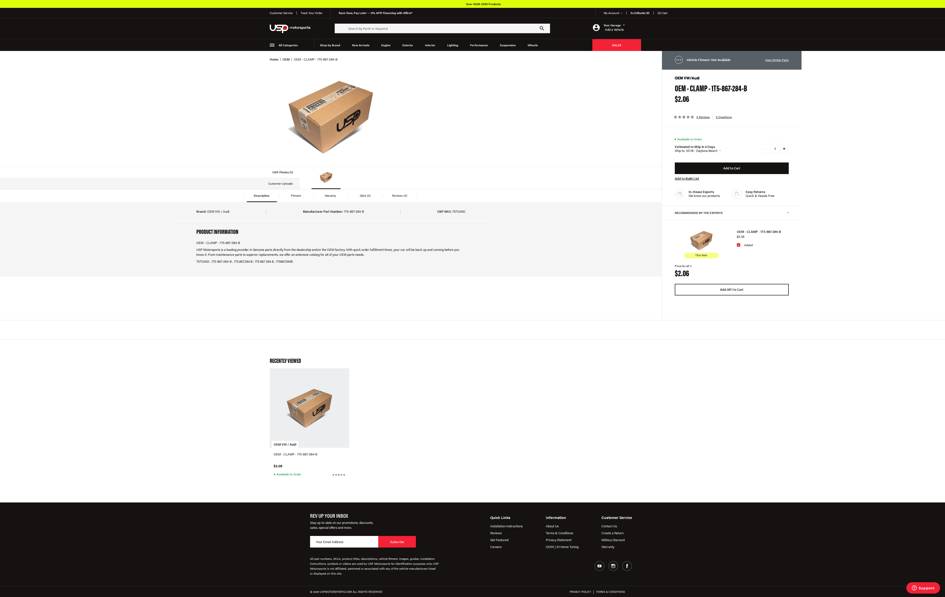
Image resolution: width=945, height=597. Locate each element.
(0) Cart (662, 13)
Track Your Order (311, 13)
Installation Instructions (506, 526)
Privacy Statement (558, 539)
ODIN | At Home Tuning (562, 546)
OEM (286, 59)
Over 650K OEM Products (483, 4)
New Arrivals (360, 45)
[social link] (599, 566)
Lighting (452, 45)
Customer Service (281, 13)
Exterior (407, 45)
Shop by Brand (330, 45)
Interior (430, 45)
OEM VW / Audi (285, 444)
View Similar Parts (777, 60)
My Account (611, 13)
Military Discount (613, 539)
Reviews (496, 533)
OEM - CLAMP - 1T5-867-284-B (759, 232)
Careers (496, 546)
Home (274, 59)
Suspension (508, 45)
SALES (616, 45)
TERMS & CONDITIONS (610, 591)
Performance (479, 45)
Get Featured (499, 539)
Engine (386, 45)
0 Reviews (703, 117)
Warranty (607, 546)
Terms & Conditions (559, 533)
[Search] (542, 28)
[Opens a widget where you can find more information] (923, 588)
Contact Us (609, 526)
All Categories (288, 45)
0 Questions (724, 117)
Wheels (533, 45)
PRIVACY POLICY (580, 591)
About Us (552, 526)
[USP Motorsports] (293, 28)
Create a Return (612, 533)
